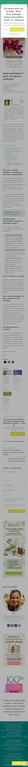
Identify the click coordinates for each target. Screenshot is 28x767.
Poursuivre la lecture (14, 34)
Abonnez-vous (17, 29)
